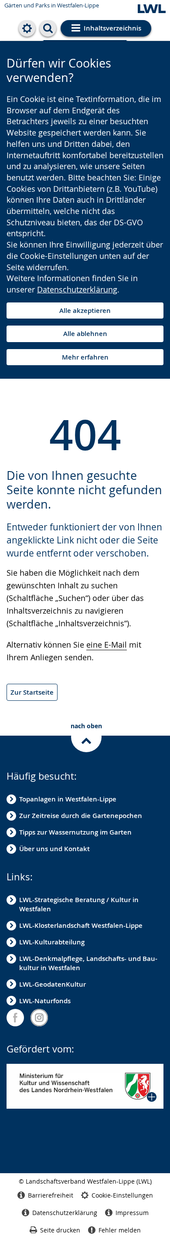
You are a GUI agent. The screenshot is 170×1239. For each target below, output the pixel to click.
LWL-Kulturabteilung (52, 942)
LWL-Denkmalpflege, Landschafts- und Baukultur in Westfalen (88, 963)
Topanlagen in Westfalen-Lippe (67, 799)
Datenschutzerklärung (77, 289)
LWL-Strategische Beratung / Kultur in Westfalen (79, 904)
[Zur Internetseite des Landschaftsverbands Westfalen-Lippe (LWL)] (152, 9)
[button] (85, 1086)
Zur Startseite (32, 692)
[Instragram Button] (39, 1017)
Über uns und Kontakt (54, 848)
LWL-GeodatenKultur (52, 984)
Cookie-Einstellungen (122, 1195)
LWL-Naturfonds (45, 1000)
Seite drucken (60, 1230)
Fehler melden (120, 1230)
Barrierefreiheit (50, 1195)
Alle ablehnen (85, 333)
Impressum (132, 1212)
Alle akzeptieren (85, 310)
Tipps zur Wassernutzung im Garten (75, 832)
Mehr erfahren (85, 357)
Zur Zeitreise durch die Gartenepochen (80, 815)
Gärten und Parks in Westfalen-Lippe (51, 5)
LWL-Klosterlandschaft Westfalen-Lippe (81, 925)
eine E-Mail (106, 644)
